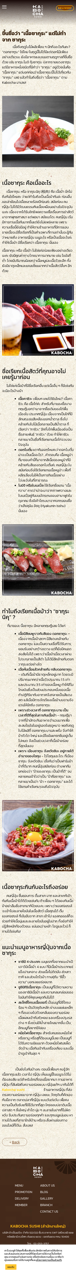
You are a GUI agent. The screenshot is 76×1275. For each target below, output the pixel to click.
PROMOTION (23, 1192)
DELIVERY (22, 1198)
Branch (46, 1205)
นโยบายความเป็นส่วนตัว (49, 1260)
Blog (44, 1192)
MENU (19, 1185)
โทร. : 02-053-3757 (38, 1243)
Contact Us (49, 1211)
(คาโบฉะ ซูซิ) (34, 1089)
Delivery (65, 8)
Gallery (46, 1198)
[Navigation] (4, 6)
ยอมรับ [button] (10, 1267)
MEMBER (21, 1205)
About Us (47, 1185)
